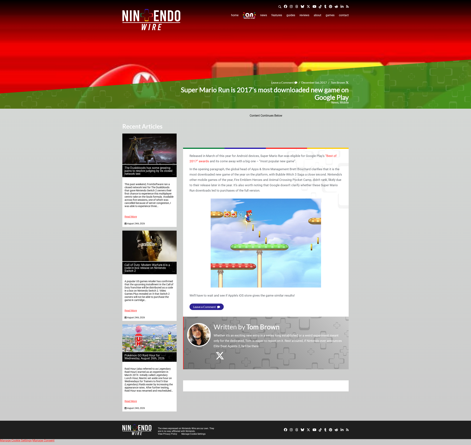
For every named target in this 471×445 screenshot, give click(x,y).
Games (330, 15)
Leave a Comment (282, 82)
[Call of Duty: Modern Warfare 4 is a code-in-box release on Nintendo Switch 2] (149, 260)
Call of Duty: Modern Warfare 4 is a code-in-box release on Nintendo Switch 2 (147, 268)
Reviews (304, 15)
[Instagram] (291, 6)
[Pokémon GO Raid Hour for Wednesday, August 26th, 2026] (149, 350)
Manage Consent (43, 440)
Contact (344, 15)
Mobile (344, 102)
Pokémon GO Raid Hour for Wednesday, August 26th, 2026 (144, 357)
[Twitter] (308, 6)
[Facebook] (285, 6)
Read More (131, 216)
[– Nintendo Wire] (151, 21)
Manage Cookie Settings (193, 434)
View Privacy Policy (167, 434)
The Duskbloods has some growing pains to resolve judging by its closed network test (148, 171)
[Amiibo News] (249, 15)
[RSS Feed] (347, 6)
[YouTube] (314, 6)
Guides (290, 15)
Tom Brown (338, 82)
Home (234, 15)
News (263, 15)
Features (276, 15)
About (317, 15)
